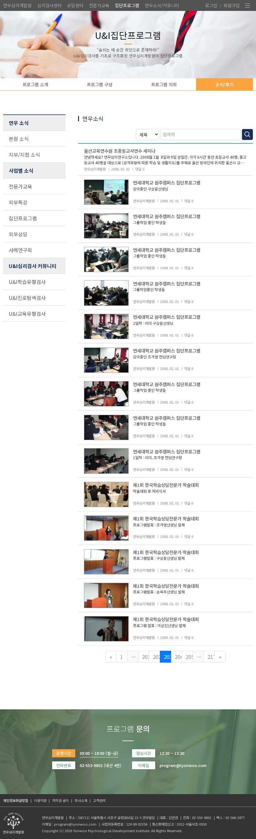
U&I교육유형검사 (27, 313)
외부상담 (18, 234)
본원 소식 (19, 138)
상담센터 (75, 5)
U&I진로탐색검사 (27, 297)
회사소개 (81, 800)
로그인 (211, 5)
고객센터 (99, 800)
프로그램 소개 (35, 84)
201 (145, 656)
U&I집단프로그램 (128, 35)
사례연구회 (20, 250)
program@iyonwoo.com (75, 824)
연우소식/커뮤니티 (162, 5)
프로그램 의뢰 (164, 84)
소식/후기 (224, 84)
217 (211, 656)
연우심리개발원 (17, 5)
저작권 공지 (60, 800)
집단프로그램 (127, 5)
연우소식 (93, 118)
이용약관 (40, 800)
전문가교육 (99, 5)
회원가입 (232, 5)
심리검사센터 (49, 5)
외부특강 (18, 202)
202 (156, 656)
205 (189, 656)
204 (178, 656)
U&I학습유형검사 (27, 281)
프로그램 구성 (99, 84)
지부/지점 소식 (24, 154)
